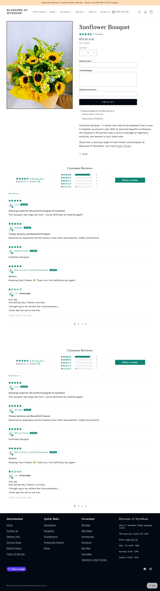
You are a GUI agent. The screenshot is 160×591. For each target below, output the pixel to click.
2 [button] (78, 324)
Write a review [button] (130, 180)
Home (10, 525)
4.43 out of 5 (37, 178)
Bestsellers (50, 525)
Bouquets (49, 531)
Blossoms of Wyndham (22, 586)
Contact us (12, 531)
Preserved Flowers (54, 542)
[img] (15, 200)
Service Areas (14, 542)
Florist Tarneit (123, 146)
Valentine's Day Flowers (94, 560)
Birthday (86, 525)
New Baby (87, 531)
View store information (92, 118)
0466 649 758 (132, 540)
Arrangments (51, 536)
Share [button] (85, 154)
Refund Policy (14, 548)
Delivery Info (13, 536)
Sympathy (87, 554)
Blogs (47, 548)
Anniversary (88, 536)
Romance (86, 542)
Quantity (82, 48)
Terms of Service (16, 554)
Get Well (86, 548)
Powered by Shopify (38, 586)
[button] (53, 12)
